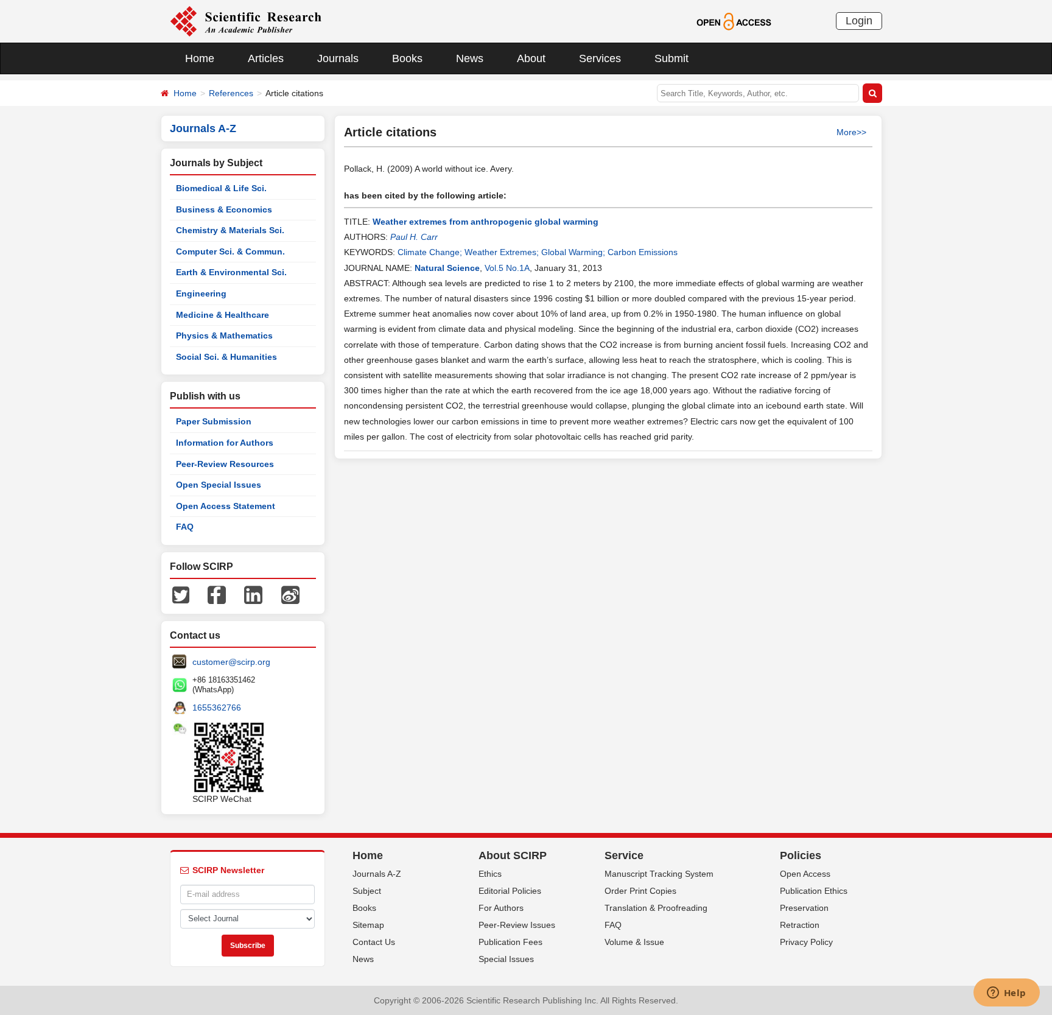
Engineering (201, 293)
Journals (338, 58)
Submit (671, 58)
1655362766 (216, 707)
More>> (851, 132)
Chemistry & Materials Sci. (230, 230)
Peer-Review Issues (517, 925)
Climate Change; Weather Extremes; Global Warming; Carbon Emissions (538, 252)
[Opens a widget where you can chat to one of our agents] (1006, 993)
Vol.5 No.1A (507, 268)
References (231, 93)
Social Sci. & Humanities (226, 357)
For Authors (501, 908)
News (469, 58)
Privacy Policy (806, 942)
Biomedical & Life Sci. (221, 188)
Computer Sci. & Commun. (230, 251)
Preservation (804, 908)
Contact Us (373, 942)
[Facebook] (217, 594)
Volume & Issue (634, 942)
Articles (266, 58)
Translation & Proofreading (656, 908)
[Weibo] (290, 594)
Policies (800, 855)
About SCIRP (513, 855)
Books (407, 58)
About (531, 58)
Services (600, 58)
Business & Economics (224, 209)
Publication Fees (510, 942)
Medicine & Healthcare (222, 315)
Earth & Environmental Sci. (231, 272)
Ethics (490, 874)
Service (624, 855)
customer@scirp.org (231, 662)
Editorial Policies (510, 891)
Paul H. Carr (414, 237)
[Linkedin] (253, 594)
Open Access (805, 874)
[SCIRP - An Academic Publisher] (245, 21)
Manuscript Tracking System (659, 874)
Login (859, 21)
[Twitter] (180, 594)
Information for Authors (224, 443)
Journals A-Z (376, 874)
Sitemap (368, 925)
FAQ (185, 527)
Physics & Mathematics (224, 335)
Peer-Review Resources (225, 464)
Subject (366, 891)
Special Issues (506, 959)
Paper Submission (213, 421)
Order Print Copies (640, 891)
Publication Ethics (813, 891)
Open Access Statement (225, 506)
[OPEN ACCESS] (734, 21)
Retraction (799, 925)
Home (199, 58)
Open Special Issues (218, 485)
